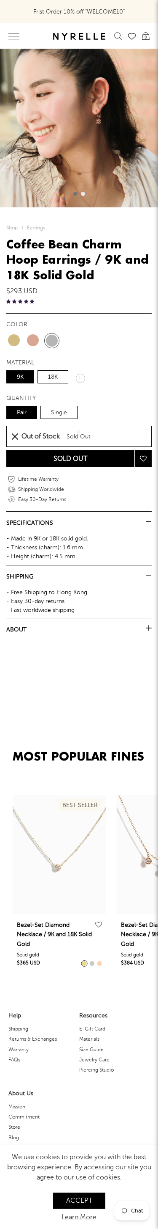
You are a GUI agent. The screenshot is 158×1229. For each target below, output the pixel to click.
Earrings (36, 228)
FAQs (14, 1060)
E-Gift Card (92, 1029)
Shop (12, 228)
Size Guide (91, 1050)
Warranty (18, 1050)
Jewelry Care (94, 1060)
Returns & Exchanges (32, 1039)
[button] (75, 194)
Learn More (79, 1217)
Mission (16, 1107)
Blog (13, 1138)
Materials (89, 1039)
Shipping (18, 1029)
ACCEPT (79, 1200)
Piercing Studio (96, 1070)
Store (14, 1127)
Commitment (24, 1117)
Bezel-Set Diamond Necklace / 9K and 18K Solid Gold (54, 934)
